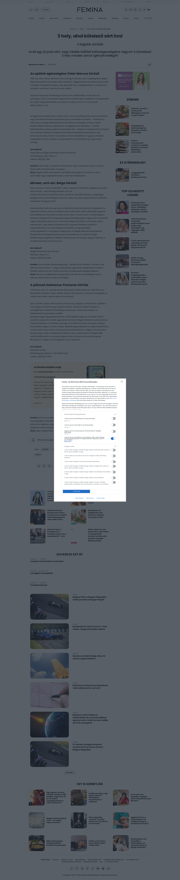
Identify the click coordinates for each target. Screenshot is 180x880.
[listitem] (90, 414)
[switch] (113, 418)
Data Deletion (79, 498)
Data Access (90, 498)
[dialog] (90, 440)
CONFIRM (76, 491)
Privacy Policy (101, 498)
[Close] (122, 382)
